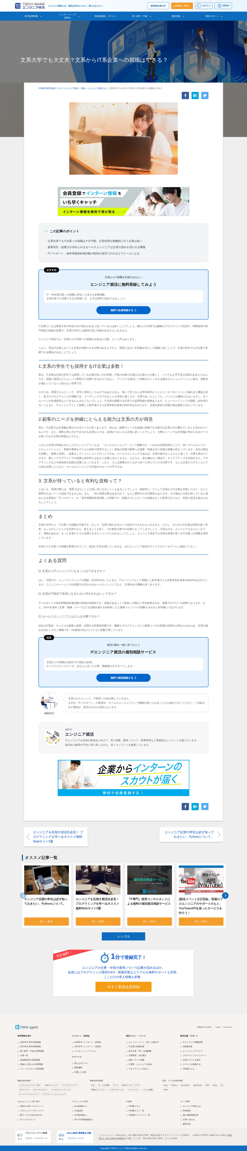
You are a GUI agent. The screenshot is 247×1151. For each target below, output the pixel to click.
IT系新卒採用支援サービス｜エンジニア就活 (58, 88)
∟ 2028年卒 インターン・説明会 (86, 1042)
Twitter (218, 1027)
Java (166, 1085)
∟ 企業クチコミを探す (190, 1060)
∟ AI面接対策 (186, 1046)
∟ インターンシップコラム (84, 1051)
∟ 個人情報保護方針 (189, 1115)
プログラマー (24, 1090)
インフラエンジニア (69, 1085)
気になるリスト (96, 6)
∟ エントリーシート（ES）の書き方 (142, 1042)
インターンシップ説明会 (67, 16)
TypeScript (197, 1085)
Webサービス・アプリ (131, 1085)
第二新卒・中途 (139, 16)
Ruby (215, 1085)
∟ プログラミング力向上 (137, 1069)
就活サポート (212, 16)
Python (174, 1085)
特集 (83, 88)
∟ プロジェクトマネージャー (31, 1111)
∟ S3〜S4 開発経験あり (82, 1119)
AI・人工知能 (103, 1085)
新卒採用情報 (31, 16)
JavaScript (185, 1085)
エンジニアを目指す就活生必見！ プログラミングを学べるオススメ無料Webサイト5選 (58, 837)
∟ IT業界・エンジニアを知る (139, 1064)
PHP (207, 1085)
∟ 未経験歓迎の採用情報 (29, 1060)
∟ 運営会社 (185, 1124)
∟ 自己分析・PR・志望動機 (138, 1051)
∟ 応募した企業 (79, 1072)
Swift (166, 1090)
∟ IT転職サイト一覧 (135, 1111)
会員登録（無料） (182, 6)
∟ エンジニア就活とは (190, 1106)
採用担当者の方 (158, 6)
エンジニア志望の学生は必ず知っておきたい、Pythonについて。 (189, 835)
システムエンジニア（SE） (30, 1085)
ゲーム (115, 1085)
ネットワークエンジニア (29, 1094)
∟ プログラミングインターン (193, 1055)
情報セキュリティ (98, 1090)
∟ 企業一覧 (23, 1055)
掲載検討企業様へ (205, 1027)
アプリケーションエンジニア (54, 1094)
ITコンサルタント (40, 1090)
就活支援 (176, 16)
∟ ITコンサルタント (27, 1119)
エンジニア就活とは (57, 6)
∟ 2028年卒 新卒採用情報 (29, 1042)
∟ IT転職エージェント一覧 (138, 1115)
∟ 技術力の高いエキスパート (31, 1106)
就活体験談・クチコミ (105, 16)
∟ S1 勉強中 (77, 1111)
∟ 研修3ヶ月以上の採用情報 (30, 1064)
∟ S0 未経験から (79, 1106)
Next (225, 895)
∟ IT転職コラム (187, 1069)
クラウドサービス (116, 1090)
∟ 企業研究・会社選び (136, 1055)
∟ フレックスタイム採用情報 (31, 1069)
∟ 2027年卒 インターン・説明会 (86, 1046)
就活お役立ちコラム (77, 6)
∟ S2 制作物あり (79, 1115)
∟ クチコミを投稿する (190, 1064)
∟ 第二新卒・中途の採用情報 (31, 1051)
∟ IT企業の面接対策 (135, 1046)
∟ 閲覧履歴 (77, 1067)
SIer (93, 1085)
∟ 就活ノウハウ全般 (135, 1060)
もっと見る (123, 936)
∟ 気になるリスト (80, 1063)
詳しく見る (46, 921)
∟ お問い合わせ (187, 1119)
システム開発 (147, 1090)
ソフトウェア (132, 1090)
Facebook (227, 1027)
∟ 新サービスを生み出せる (30, 1115)
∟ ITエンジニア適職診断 (191, 1042)
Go (222, 1085)
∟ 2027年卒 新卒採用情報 (29, 1046)
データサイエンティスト (61, 1090)
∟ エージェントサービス (191, 1051)
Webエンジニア (51, 1085)
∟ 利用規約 (185, 1111)
